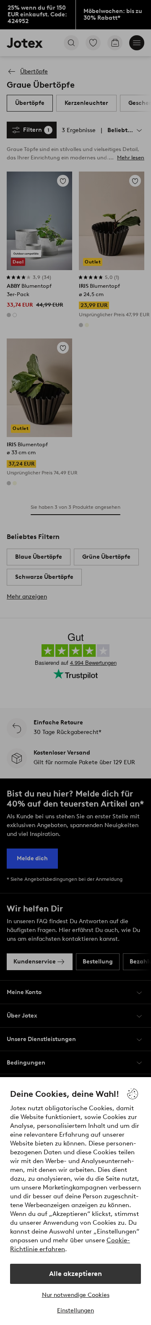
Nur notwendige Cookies (75, 1295)
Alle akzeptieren (75, 1274)
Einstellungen (75, 1310)
